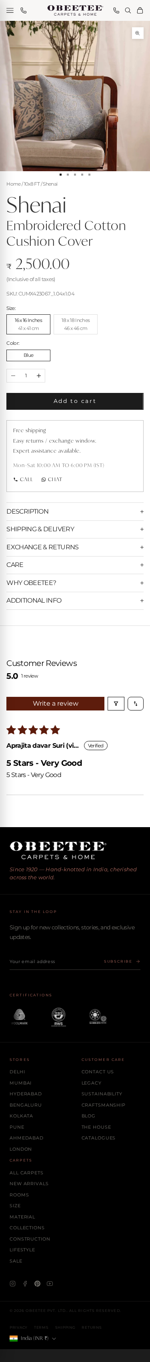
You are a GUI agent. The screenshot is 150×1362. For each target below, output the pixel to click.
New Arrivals (29, 1183)
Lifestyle (22, 1250)
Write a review (55, 703)
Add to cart (75, 401)
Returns (92, 1327)
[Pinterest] (37, 1284)
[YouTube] (50, 1284)
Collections (27, 1227)
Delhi (17, 1072)
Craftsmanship (104, 1105)
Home (13, 184)
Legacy (92, 1083)
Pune (17, 1127)
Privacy (19, 1327)
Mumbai (21, 1083)
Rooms (19, 1195)
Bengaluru (26, 1105)
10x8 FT (32, 184)
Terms (41, 1327)
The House (96, 1127)
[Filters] (116, 703)
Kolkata (21, 1116)
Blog (89, 1116)
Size (15, 1205)
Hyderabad (26, 1094)
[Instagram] (13, 1284)
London (21, 1149)
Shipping (65, 1327)
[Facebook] (25, 1284)
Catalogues (99, 1138)
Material (22, 1217)
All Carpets (27, 1173)
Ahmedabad (27, 1138)
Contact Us (98, 1072)
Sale (16, 1261)
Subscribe (118, 961)
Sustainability (102, 1094)
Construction (30, 1239)
